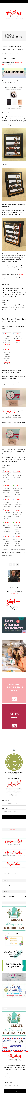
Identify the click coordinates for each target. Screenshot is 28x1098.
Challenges (21, 305)
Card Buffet (14, 305)
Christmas (5, 307)
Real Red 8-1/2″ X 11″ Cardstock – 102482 (7, 541)
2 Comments (19, 49)
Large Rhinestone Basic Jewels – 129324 (17, 490)
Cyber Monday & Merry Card (14, 319)
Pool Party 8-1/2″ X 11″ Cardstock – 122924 (17, 514)
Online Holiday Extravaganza (10, 412)
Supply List (5, 367)
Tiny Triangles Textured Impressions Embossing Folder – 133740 (7, 356)
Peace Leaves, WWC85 (12, 47)
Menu (14, 1)
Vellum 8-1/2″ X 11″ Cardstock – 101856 (7, 527)
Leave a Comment (20, 322)
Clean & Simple (14, 307)
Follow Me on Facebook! (10, 829)
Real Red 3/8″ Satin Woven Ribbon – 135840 (7, 514)
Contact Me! (14, 594)
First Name (5, 800)
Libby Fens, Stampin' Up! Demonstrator (14, 14)
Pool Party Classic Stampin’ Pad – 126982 (17, 541)
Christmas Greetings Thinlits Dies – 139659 (17, 476)
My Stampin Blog (22, 367)
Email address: (6, 808)
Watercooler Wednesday (16, 310)
